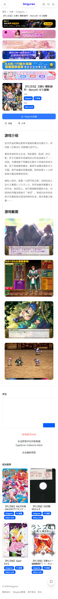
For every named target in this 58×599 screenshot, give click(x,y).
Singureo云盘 (30, 116)
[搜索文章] (48, 4)
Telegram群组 (19, 591)
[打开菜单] (5, 4)
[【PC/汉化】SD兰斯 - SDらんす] (43, 485)
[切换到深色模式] (53, 4)
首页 (4, 11)
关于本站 (32, 591)
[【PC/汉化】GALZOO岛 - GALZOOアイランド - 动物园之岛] (15, 485)
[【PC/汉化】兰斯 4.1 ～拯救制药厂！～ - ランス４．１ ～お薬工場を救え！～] (43, 540)
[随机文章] (43, 4)
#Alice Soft (29, 107)
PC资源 (37, 98)
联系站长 (6, 591)
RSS (39, 591)
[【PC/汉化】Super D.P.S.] (15, 540)
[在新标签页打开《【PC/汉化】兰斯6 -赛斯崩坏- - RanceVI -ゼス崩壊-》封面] (12, 97)
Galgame (20, 11)
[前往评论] (51, 581)
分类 (11, 11)
